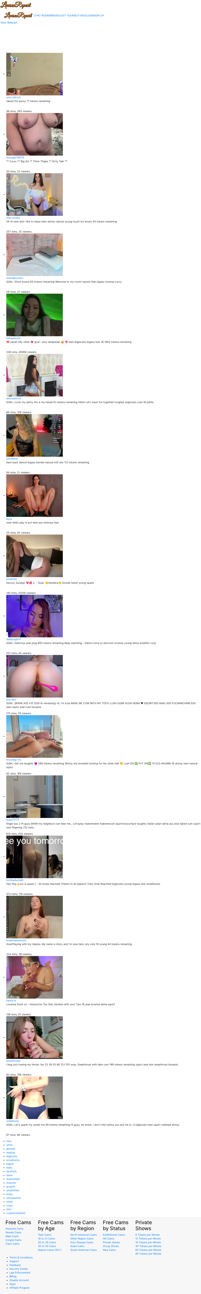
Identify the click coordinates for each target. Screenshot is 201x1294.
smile (9, 1144)
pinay (9, 1194)
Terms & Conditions (21, 1257)
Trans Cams (12, 1243)
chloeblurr (12, 458)
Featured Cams (14, 1228)
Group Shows (111, 1246)
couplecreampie (15, 1213)
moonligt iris (13, 759)
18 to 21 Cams (46, 1238)
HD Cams (108, 1238)
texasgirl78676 (15, 157)
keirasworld (13, 338)
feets (9, 1167)
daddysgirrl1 (13, 639)
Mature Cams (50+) (49, 1249)
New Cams (109, 1249)
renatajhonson (14, 277)
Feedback (15, 1265)
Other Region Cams (81, 1238)
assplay (10, 1152)
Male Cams (12, 1236)
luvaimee (11, 579)
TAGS (83, 15)
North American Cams (83, 1234)
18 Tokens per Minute (148, 1242)
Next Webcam (9, 22)
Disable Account (19, 1280)
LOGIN (90, 15)
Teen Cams (44, 1234)
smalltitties (12, 1190)
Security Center (18, 1268)
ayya (9, 518)
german (10, 1148)
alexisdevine (13, 398)
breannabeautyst (16, 940)
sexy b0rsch (13, 97)
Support (14, 1261)
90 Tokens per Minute (148, 1253)
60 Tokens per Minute (148, 1249)
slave (9, 1175)
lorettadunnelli (14, 880)
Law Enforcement (19, 1272)
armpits (10, 1186)
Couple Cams (13, 1240)
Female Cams (13, 1232)
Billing (12, 1276)
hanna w (11, 1000)
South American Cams (83, 1249)
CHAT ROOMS (42, 15)
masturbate (13, 1179)
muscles (11, 1182)
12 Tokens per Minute (148, 1238)
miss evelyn (13, 217)
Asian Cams (77, 1246)
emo (8, 1209)
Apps (12, 1283)
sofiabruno (12, 1120)
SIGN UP (99, 15)
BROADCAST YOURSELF (65, 15)
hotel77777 (12, 819)
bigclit (10, 1163)
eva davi (11, 699)
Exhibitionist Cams (114, 1234)
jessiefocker (13, 1060)
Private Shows (111, 1242)
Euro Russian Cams (81, 1242)
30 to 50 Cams (47, 1246)
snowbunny (13, 1160)
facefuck (11, 1171)
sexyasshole (13, 1197)
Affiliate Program (19, 1287)
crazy (9, 1205)
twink (9, 1201)
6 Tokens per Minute (147, 1234)
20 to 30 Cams (47, 1242)
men (8, 1141)
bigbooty (11, 1156)
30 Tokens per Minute (148, 1246)
